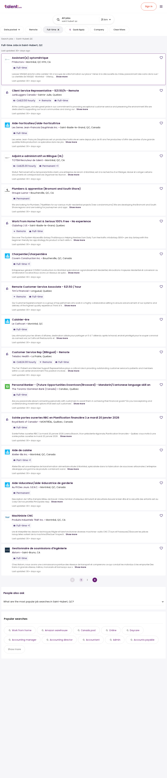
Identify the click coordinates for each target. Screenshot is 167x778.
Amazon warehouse (56, 630)
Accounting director (61, 639)
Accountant (93, 639)
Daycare (134, 630)
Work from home (21, 630)
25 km (104, 19)
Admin (116, 639)
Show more (62, 76)
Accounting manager (24, 639)
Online (112, 630)
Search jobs (7, 39)
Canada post (88, 630)
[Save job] (161, 57)
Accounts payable (144, 639)
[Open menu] (161, 6)
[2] (94, 580)
